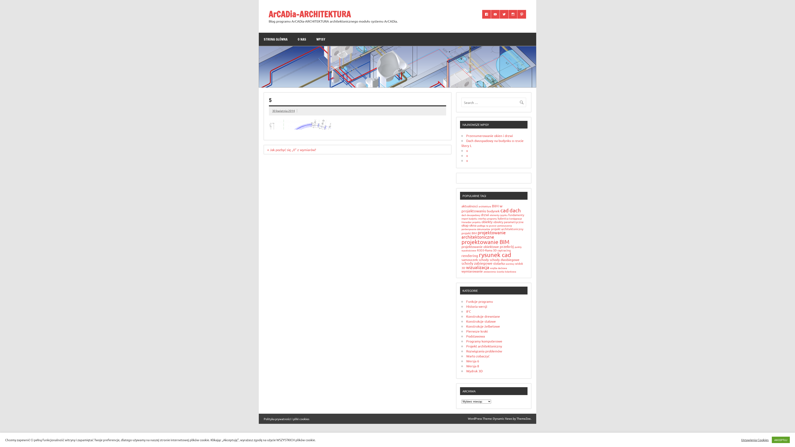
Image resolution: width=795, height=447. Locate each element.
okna (472, 225)
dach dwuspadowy (470, 215)
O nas (302, 39)
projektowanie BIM (485, 241)
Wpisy (320, 39)
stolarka (499, 263)
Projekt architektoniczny (484, 346)
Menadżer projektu (471, 222)
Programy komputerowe (484, 341)
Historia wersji (476, 306)
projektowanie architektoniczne (483, 234)
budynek (493, 211)
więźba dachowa (498, 268)
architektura (485, 206)
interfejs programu (487, 218)
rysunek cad (495, 254)
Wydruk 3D (474, 371)
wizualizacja (477, 267)
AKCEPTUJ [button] (780, 440)
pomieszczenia (504, 225)
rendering (469, 255)
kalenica (503, 218)
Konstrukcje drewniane (483, 316)
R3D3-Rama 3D (487, 250)
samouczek (469, 259)
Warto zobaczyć (477, 356)
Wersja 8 (472, 366)
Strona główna (276, 39)
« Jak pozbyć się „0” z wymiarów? (291, 150)
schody (484, 259)
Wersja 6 (472, 361)
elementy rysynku (498, 215)
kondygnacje (515, 218)
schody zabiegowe (476, 263)
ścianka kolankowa (506, 271)
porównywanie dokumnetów (475, 229)
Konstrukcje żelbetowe (483, 326)
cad (504, 210)
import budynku (469, 218)
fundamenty (516, 215)
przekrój (507, 246)
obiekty (487, 222)
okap (465, 225)
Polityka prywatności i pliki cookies (286, 418)
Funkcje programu (479, 301)
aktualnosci (469, 206)
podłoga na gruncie (486, 225)
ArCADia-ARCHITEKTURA (310, 14)
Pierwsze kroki (477, 331)
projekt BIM (469, 233)
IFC (468, 311)
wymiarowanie (472, 271)
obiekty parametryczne (508, 222)
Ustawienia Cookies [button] (755, 440)
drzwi (485, 215)
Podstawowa (475, 336)
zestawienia (490, 271)
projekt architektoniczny (507, 229)
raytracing (504, 250)
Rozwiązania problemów (484, 351)
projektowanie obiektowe (480, 246)
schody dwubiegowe (504, 259)
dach (515, 210)
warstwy (510, 263)
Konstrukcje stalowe (481, 321)
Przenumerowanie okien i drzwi (489, 135)
